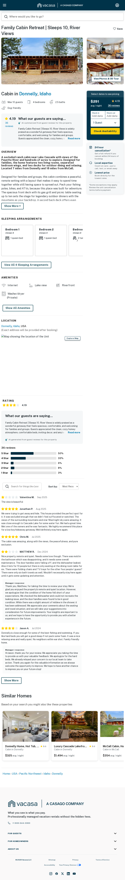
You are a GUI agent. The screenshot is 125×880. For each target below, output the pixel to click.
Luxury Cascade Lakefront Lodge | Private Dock (71, 746)
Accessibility (49, 865)
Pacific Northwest (30, 773)
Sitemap (52, 860)
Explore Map (72, 338)
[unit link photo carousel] (26, 726)
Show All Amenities (18, 308)
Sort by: (52, 486)
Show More (11, 680)
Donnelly (28, 93)
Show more (11, 206)
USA (14, 773)
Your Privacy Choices (67, 865)
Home (6, 773)
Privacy (75, 860)
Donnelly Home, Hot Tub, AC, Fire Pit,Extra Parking (22, 746)
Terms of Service (103, 860)
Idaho (45, 93)
